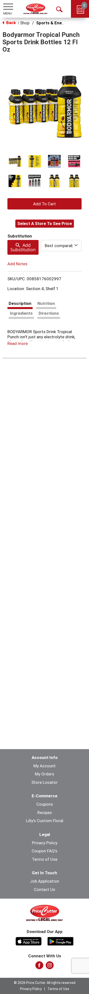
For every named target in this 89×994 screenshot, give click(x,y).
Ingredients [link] (21, 313)
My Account (44, 765)
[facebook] (39, 966)
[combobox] (61, 245)
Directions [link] (49, 313)
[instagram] (50, 966)
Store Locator (44, 782)
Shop (24, 22)
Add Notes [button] (17, 263)
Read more (17, 343)
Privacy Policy (44, 842)
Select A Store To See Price (44, 223)
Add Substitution (23, 247)
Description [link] (20, 303)
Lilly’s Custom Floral (44, 820)
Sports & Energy (52, 22)
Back (10, 22)
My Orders (44, 773)
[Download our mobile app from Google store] (60, 940)
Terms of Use (44, 859)
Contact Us (44, 889)
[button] (14, 161)
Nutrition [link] (46, 303)
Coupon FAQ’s (44, 850)
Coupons (44, 804)
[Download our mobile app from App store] (29, 940)
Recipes (44, 812)
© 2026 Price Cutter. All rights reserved (44, 983)
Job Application (44, 881)
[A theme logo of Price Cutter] (35, 8)
